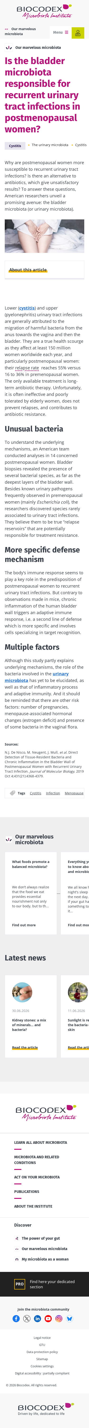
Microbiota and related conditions (36, 1160)
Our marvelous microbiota (38, 47)
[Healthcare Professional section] (78, 33)
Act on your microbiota (37, 1177)
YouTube (48, 1318)
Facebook (16, 1318)
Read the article (25, 1047)
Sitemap (42, 1359)
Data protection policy (42, 1352)
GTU (42, 1345)
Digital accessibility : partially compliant (42, 1373)
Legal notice (42, 1337)
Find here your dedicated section (52, 1284)
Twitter (26, 1318)
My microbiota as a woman (45, 1259)
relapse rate (27, 368)
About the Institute (33, 1206)
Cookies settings (42, 1366)
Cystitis (15, 146)
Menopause (74, 793)
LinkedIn (37, 1318)
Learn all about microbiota (40, 1142)
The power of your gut (41, 1238)
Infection (53, 793)
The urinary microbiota (50, 145)
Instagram (58, 1318)
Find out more (24, 925)
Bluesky (69, 1318)
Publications (26, 1191)
